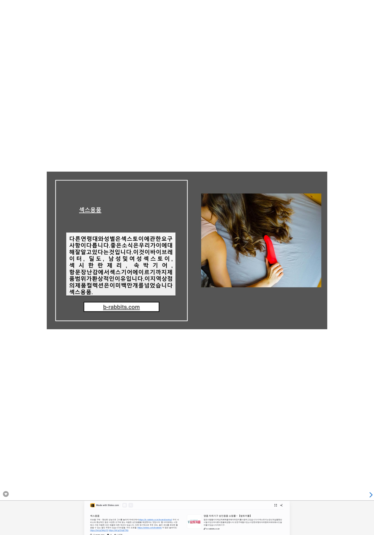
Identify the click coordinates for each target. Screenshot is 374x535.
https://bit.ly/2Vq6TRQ (118, 530)
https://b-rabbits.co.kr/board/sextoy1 (155, 519)
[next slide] (369, 494)
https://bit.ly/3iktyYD (99, 530)
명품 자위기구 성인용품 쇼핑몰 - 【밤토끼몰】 (228, 515)
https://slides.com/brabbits (149, 527)
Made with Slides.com (107, 505)
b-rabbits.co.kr (213, 529)
